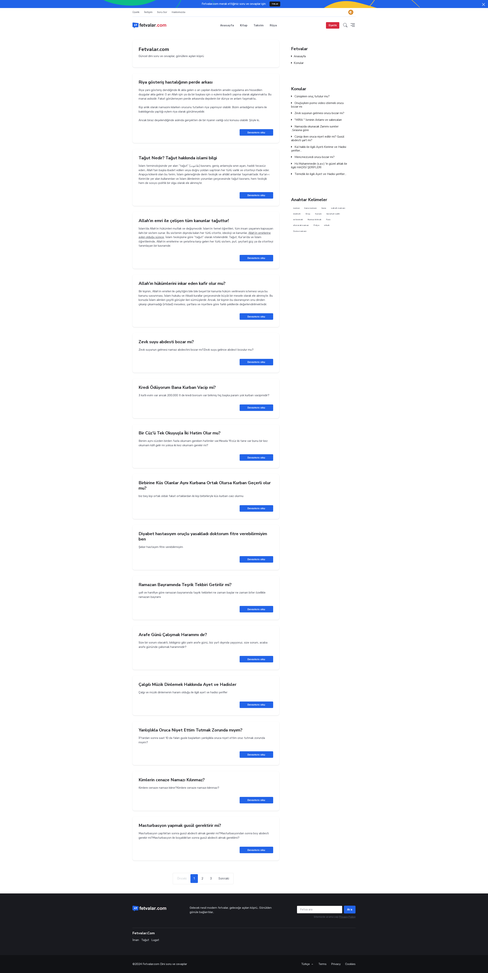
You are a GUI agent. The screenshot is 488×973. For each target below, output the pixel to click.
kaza (324, 208)
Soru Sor (162, 12)
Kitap (243, 25)
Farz (328, 219)
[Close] (483, 4)
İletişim (148, 12)
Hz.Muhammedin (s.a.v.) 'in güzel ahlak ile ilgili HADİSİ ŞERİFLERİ (319, 165)
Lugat (155, 940)
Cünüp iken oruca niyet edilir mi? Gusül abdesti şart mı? (317, 138)
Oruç (308, 214)
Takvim (259, 25)
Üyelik (136, 12)
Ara (349, 909)
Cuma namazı (300, 231)
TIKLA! (275, 4)
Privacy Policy (347, 916)
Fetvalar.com (151, 964)
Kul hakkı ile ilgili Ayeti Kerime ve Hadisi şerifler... (318, 148)
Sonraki (223, 878)
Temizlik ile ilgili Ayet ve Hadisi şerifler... (320, 174)
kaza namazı (310, 208)
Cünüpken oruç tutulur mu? (312, 96)
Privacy (336, 964)
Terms (322, 964)
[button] (345, 25)
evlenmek (298, 219)
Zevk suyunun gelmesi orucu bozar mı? (319, 113)
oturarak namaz (301, 225)
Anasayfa (227, 25)
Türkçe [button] (306, 964)
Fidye (316, 225)
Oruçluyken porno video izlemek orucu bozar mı (317, 104)
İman (135, 940)
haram (318, 214)
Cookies (350, 964)
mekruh (297, 214)
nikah (327, 225)
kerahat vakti (333, 214)
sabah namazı (338, 208)
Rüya (273, 25)
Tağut (145, 940)
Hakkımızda (178, 12)
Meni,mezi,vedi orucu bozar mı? (314, 157)
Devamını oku (256, 132)
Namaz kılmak (314, 219)
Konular (299, 63)
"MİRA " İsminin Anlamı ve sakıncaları (318, 120)
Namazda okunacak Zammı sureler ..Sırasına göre (315, 128)
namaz (296, 208)
